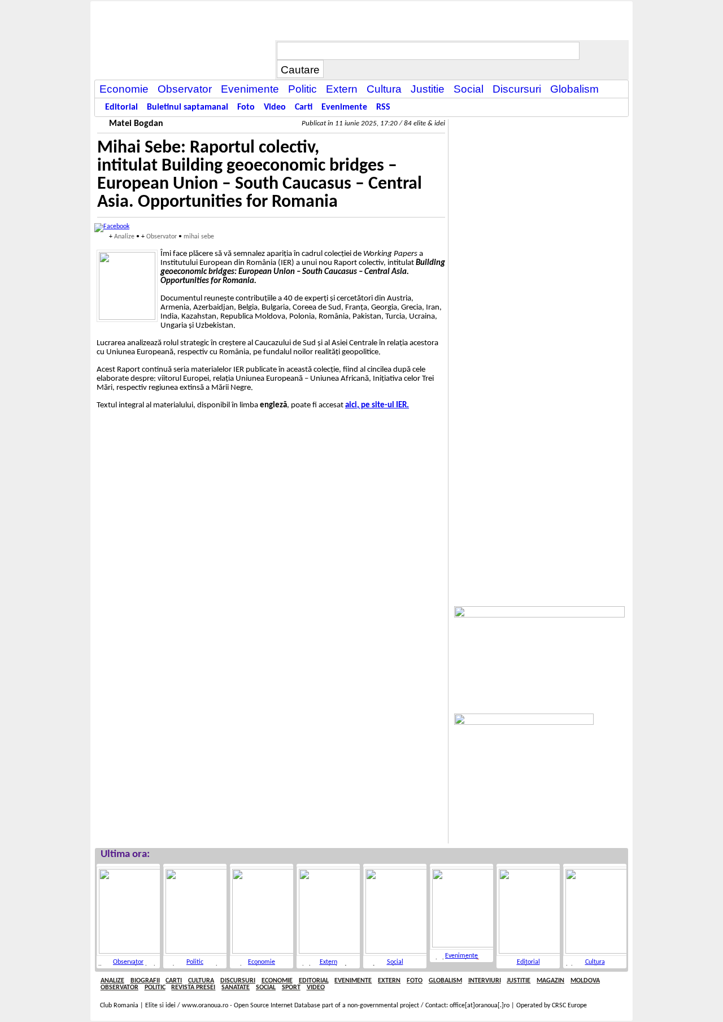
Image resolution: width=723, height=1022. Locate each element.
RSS (383, 107)
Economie (261, 962)
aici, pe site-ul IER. (377, 405)
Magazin (550, 980)
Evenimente (461, 956)
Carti (173, 980)
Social (395, 962)
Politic (194, 962)
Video (316, 987)
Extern (328, 962)
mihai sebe (199, 236)
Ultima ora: (125, 854)
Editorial (528, 962)
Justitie (518, 980)
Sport (291, 987)
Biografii (145, 980)
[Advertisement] (539, 288)
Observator (161, 236)
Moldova (585, 980)
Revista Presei (193, 987)
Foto (415, 980)
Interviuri (484, 980)
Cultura (595, 962)
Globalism (445, 980)
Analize (124, 236)
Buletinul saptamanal (187, 107)
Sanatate (235, 987)
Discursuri (237, 980)
